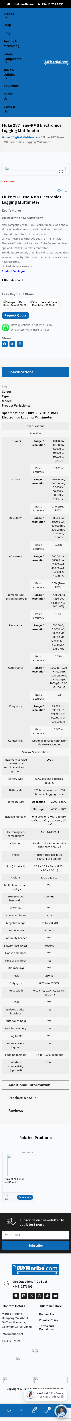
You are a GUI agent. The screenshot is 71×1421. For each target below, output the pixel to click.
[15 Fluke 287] (35, 196)
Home (6, 137)
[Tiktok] (47, 1296)
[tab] (35, 372)
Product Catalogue (13, 271)
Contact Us (46, 1314)
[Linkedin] (24, 1296)
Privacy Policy (48, 1320)
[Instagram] (39, 1296)
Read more (25, 1197)
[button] (5, 344)
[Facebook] (16, 1296)
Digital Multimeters (26, 137)
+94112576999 (22, 1286)
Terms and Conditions (46, 1327)
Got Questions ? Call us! (30, 1281)
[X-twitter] (31, 1296)
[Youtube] (55, 1296)
